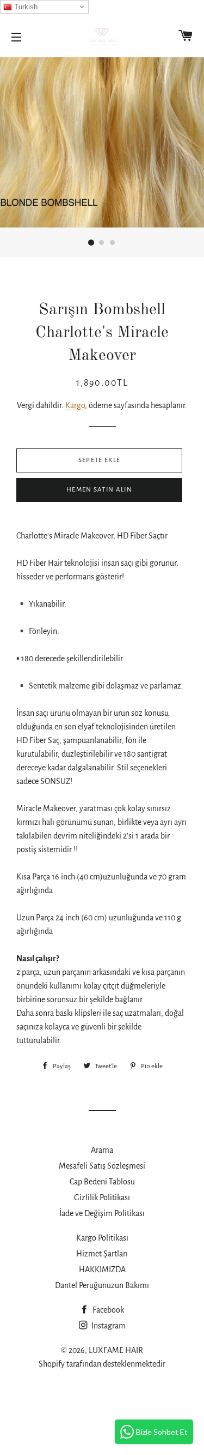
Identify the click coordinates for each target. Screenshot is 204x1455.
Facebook (107, 1310)
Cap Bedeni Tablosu (102, 1181)
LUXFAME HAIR (116, 1350)
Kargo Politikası (102, 1238)
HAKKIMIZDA (102, 1269)
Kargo (75, 405)
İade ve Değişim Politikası (102, 1213)
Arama (102, 1150)
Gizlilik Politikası (102, 1197)
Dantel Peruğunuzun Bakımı (102, 1285)
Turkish (25, 7)
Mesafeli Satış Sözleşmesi (102, 1165)
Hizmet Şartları (102, 1253)
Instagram (108, 1325)
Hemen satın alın (99, 489)
